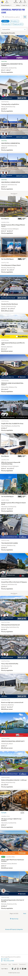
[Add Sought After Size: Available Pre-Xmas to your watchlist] (26, 396)
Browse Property (5, 5)
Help (10, 964)
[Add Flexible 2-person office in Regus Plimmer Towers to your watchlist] (26, 197)
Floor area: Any (6, 24)
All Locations (14, 21)
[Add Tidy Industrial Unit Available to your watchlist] (26, 515)
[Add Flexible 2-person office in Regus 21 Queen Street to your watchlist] (26, 475)
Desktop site (4, 964)
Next (24, 913)
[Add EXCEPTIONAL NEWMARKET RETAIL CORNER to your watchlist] (26, 36)
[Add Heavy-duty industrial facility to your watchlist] (26, 636)
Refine (5, 21)
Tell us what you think (8, 960)
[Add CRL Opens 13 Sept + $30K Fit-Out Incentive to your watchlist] (26, 791)
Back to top (15, 918)
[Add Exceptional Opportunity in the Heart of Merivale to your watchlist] (26, 872)
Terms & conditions (23, 964)
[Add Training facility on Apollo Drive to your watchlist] (26, 77)
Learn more (6, 959)
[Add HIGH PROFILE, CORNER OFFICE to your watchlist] (26, 154)
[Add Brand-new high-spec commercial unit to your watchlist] (26, 675)
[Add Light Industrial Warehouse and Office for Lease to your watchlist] (26, 315)
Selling (18, 5)
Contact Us (15, 964)
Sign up (20, 2)
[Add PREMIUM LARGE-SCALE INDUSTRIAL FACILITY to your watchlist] (26, 356)
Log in (24, 2)
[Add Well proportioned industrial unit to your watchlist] (26, 597)
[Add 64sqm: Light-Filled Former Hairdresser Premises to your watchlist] (26, 832)
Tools (23, 5)
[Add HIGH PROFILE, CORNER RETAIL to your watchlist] (26, 115)
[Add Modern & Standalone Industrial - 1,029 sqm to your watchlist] (26, 752)
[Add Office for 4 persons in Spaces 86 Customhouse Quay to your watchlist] (26, 435)
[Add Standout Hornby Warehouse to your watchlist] (26, 276)
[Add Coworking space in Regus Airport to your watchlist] (26, 238)
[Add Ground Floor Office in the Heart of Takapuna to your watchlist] (26, 554)
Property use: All (17, 24)
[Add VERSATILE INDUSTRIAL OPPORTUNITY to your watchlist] (26, 714)
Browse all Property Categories (14, 929)
